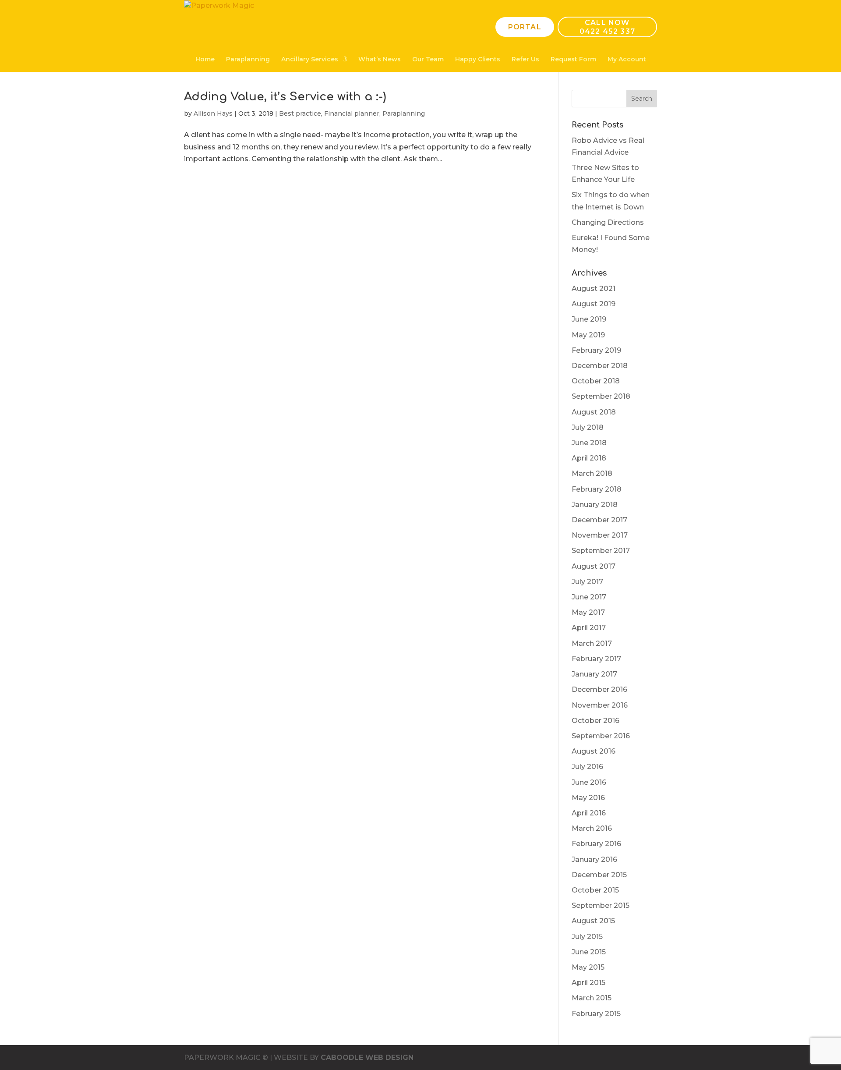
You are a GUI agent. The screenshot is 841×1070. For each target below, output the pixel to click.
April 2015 (588, 982)
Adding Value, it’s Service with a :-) (285, 96)
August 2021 (593, 288)
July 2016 (587, 766)
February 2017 (596, 659)
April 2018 (589, 458)
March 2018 (592, 473)
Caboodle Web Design (367, 1057)
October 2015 (595, 890)
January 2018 (595, 504)
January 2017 (594, 674)
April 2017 (589, 628)
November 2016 (600, 705)
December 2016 (599, 689)
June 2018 (589, 443)
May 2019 (588, 335)
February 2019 (596, 350)
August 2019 (593, 304)
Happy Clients (477, 59)
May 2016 (588, 798)
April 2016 (589, 813)
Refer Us (525, 59)
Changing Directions (608, 222)
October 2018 (596, 381)
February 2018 (597, 489)
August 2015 (593, 921)
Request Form (573, 59)
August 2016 (593, 751)
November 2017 (600, 535)
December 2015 (599, 875)
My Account (627, 59)
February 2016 (596, 844)
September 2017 (601, 550)
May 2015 (588, 967)
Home (205, 59)
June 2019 (589, 319)
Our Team (428, 59)
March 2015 (591, 998)
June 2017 (589, 597)
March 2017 (592, 643)
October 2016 (595, 720)
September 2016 (601, 736)
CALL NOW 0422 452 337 (607, 26)
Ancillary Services (309, 59)
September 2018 (601, 396)
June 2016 (589, 782)
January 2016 (594, 859)
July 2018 (588, 427)
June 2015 (589, 952)
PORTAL (524, 27)
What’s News (379, 59)
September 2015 (600, 905)
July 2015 (587, 936)
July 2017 (587, 582)
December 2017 (599, 520)
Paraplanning (248, 59)
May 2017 (588, 612)
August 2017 (593, 566)
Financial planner (351, 113)
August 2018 (594, 412)
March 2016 (592, 828)
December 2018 (600, 365)
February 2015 (596, 1014)
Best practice (300, 113)
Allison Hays (213, 113)
